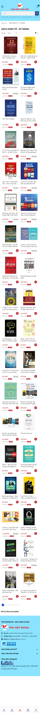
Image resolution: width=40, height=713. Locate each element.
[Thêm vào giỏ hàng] (17, 62)
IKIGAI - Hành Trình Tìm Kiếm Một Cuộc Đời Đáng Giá (28, 340)
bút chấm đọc (4, 17)
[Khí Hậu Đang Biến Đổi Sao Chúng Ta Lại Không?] (29, 453)
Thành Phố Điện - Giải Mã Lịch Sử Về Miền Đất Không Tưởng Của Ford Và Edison (10, 246)
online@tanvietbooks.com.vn (16, 639)
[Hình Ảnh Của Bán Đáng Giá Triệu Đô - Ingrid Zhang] (29, 45)
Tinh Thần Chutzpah (8, 119)
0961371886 (16, 636)
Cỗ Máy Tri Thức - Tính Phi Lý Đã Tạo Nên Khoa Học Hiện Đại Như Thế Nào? (10, 309)
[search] (37, 13)
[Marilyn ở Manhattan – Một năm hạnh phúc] (10, 579)
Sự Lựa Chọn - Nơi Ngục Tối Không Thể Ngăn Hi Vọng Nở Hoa (29, 561)
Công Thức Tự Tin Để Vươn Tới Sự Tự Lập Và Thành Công (10, 372)
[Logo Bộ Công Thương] (8, 644)
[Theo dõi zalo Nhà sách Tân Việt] (7, 663)
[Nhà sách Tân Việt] (20, 6)
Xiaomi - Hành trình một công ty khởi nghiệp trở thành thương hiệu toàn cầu (10, 466)
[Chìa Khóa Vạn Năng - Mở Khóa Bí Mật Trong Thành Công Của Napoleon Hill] (10, 202)
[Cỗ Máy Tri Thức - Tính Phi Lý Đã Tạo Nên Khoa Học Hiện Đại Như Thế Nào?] (10, 296)
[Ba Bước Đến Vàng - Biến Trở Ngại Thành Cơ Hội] (29, 296)
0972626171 (25, 636)
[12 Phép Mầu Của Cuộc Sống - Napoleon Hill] (10, 45)
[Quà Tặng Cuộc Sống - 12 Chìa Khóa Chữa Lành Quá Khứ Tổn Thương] (10, 391)
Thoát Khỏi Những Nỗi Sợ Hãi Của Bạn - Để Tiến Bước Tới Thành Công (10, 278)
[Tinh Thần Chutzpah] (10, 108)
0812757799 (33, 636)
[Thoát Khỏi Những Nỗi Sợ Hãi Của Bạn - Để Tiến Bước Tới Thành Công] (10, 265)
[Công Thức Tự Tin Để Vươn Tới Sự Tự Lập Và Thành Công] (10, 359)
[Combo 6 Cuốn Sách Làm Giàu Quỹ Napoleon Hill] (29, 170)
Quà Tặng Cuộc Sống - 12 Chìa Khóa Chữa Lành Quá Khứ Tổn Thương (10, 403)
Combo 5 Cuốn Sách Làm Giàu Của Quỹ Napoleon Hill (28, 215)
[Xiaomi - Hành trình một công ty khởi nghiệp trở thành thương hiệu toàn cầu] (10, 453)
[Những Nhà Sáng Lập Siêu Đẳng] (29, 265)
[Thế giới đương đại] (29, 422)
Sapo (15, 669)
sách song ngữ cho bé (26, 17)
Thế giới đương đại (26, 433)
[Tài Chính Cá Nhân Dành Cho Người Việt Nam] (29, 76)
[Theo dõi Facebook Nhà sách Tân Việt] (3, 663)
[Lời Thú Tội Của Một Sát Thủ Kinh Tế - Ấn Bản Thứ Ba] (10, 139)
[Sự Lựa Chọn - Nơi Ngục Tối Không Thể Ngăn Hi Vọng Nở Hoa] (29, 548)
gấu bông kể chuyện (15, 17)
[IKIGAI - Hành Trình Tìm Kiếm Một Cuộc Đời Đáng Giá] (29, 328)
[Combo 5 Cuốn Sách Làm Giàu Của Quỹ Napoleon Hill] (29, 202)
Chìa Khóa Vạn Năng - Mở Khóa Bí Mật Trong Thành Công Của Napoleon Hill (10, 215)
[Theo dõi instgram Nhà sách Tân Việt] (11, 663)
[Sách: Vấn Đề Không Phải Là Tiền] (10, 76)
